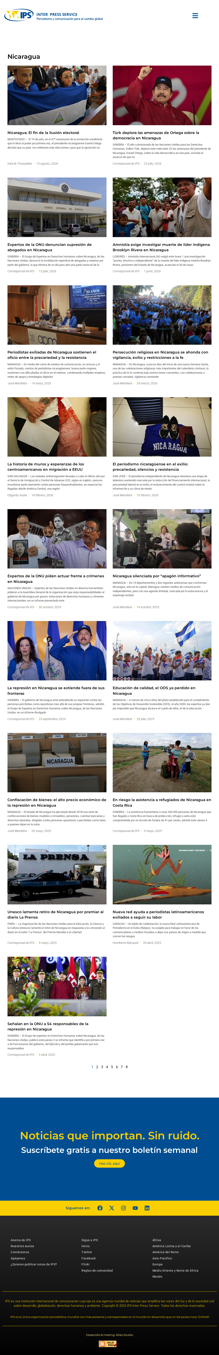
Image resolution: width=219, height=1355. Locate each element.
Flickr (85, 1264)
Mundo (157, 1276)
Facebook (88, 1258)
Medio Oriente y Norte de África (175, 1270)
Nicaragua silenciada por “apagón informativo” (157, 576)
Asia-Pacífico (162, 1258)
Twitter (86, 1252)
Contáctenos (20, 1252)
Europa (157, 1264)
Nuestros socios (22, 1246)
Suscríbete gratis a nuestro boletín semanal (109, 1150)
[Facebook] (100, 1208)
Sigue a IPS (89, 1240)
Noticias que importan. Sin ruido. (109, 1135)
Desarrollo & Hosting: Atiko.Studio (109, 1335)
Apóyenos (18, 1258)
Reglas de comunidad (97, 1270)
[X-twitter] (111, 1208)
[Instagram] (123, 1208)
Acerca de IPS (21, 1240)
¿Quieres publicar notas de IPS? (34, 1264)
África (156, 1240)
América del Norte (165, 1252)
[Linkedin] (147, 1208)
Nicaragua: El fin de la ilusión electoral (43, 133)
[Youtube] (135, 1208)
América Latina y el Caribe (171, 1246)
